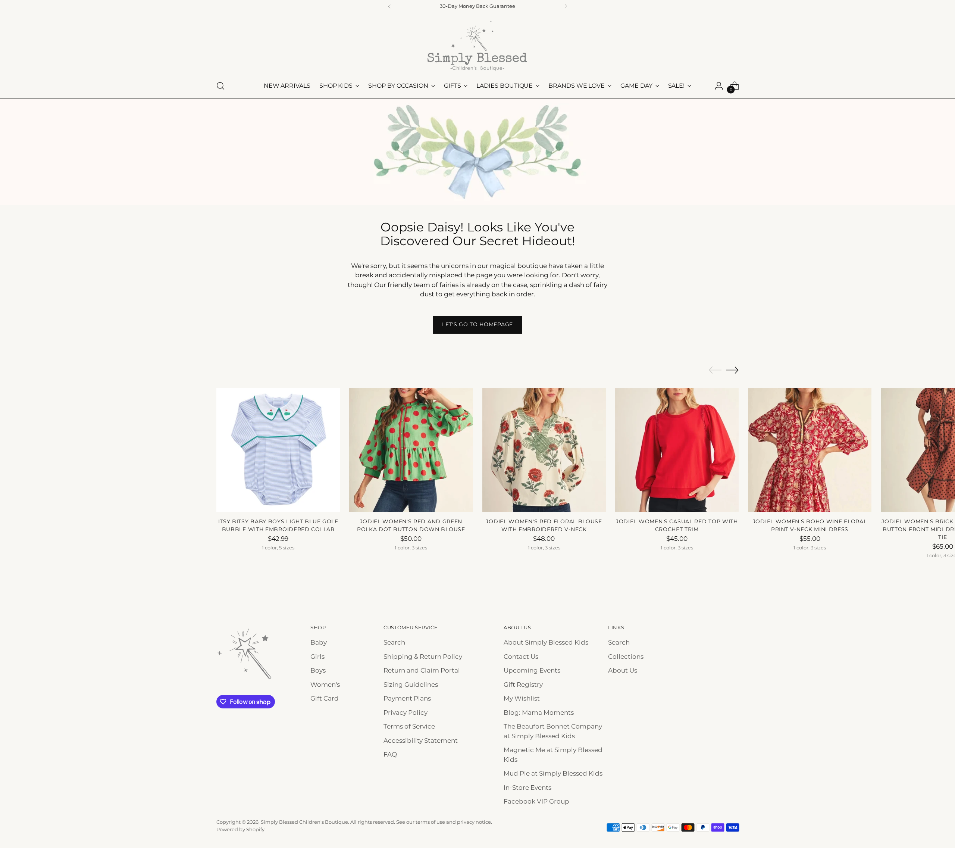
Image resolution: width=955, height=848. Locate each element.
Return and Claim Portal (421, 670)
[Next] (566, 6)
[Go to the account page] (718, 85)
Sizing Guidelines (410, 684)
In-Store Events (527, 787)
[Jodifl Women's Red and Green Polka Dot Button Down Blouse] (411, 450)
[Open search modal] (220, 85)
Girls (317, 656)
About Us (622, 670)
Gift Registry (523, 684)
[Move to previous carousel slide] (715, 370)
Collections (626, 656)
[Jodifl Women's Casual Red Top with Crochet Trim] (677, 450)
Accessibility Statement (420, 740)
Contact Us (521, 656)
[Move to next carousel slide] (732, 370)
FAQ (390, 754)
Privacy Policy (405, 712)
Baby (318, 642)
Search (394, 642)
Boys (318, 670)
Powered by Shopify (240, 829)
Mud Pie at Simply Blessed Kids (553, 773)
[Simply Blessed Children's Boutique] (477, 45)
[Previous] (389, 6)
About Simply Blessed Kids (546, 642)
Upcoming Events (532, 670)
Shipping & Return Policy (422, 656)
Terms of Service (409, 726)
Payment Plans (407, 698)
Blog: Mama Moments (539, 712)
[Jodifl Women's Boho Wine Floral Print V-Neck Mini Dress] (809, 450)
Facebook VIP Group (536, 801)
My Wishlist (522, 698)
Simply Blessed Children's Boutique (304, 822)
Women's (325, 684)
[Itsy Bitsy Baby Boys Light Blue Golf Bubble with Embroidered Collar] (278, 450)
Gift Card (324, 698)
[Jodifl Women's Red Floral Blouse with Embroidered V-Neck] (544, 450)
